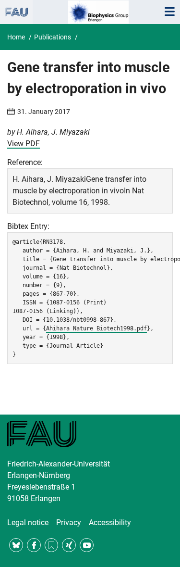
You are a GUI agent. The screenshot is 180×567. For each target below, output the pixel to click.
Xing (69, 545)
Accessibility (110, 522)
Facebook (34, 545)
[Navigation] (169, 12)
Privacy (68, 522)
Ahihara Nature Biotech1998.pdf (96, 328)
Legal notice (27, 522)
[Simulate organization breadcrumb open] (16, 12)
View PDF (23, 143)
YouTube (87, 545)
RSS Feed (52, 545)
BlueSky (16, 545)
